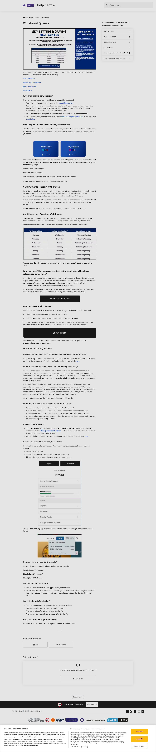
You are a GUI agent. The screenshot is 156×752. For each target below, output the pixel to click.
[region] (78, 738)
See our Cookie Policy (31, 746)
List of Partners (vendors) (79, 747)
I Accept (139, 732)
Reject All (139, 739)
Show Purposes (139, 746)
